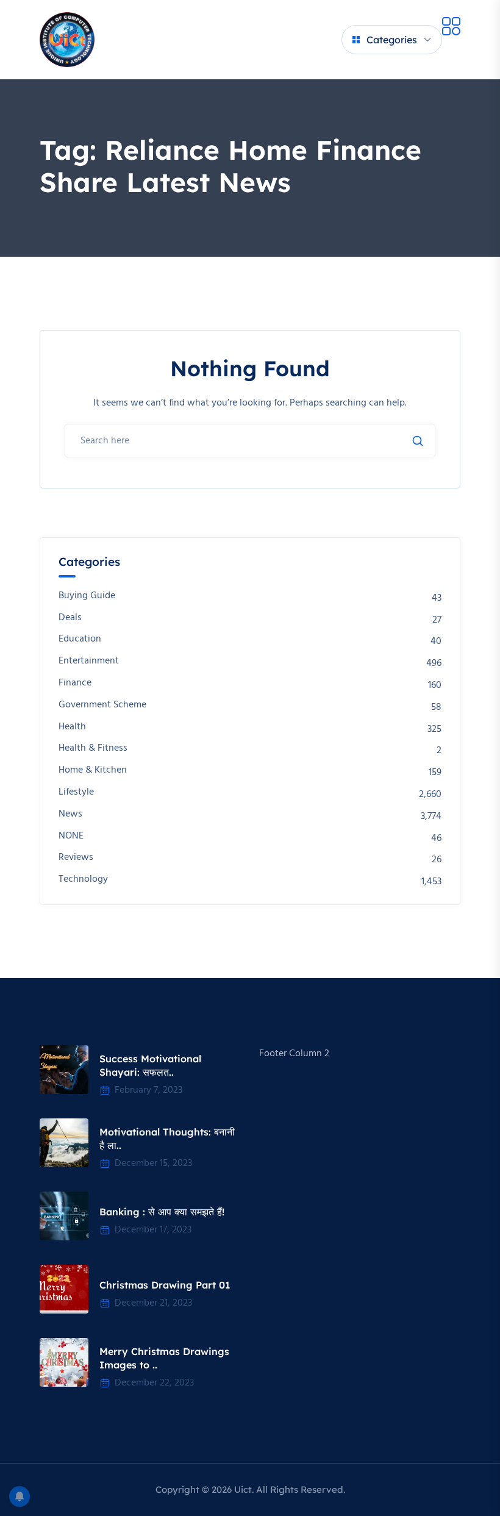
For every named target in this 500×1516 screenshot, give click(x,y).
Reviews (76, 857)
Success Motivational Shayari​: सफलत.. (150, 1065)
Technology (83, 879)
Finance (75, 683)
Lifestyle (76, 792)
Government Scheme (102, 705)
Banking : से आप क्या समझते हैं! (161, 1212)
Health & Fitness (93, 748)
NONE (71, 836)
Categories (391, 40)
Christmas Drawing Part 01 (164, 1285)
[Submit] (417, 441)
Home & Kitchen (93, 770)
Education (80, 639)
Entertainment (89, 661)
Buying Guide (87, 596)
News (70, 814)
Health (72, 727)
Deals (70, 618)
